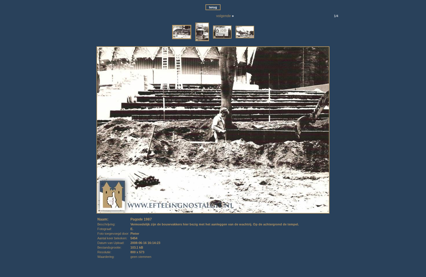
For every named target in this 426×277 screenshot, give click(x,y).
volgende (223, 16)
